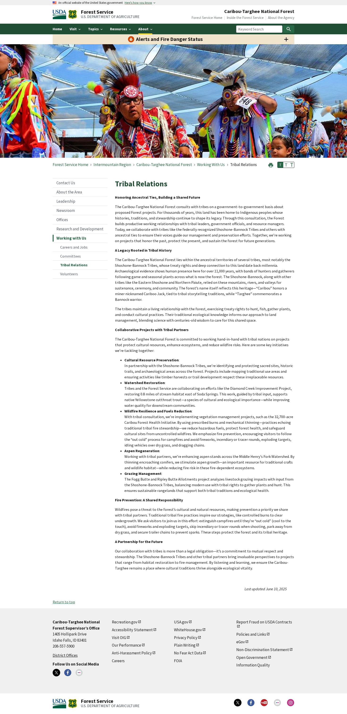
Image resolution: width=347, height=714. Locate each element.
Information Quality (253, 665)
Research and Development (79, 229)
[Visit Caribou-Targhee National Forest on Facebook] (68, 672)
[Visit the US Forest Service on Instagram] (290, 702)
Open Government (251, 657)
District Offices (65, 655)
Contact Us (65, 182)
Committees (70, 256)
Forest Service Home (206, 17)
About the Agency (281, 17)
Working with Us (71, 238)
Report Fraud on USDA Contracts (264, 622)
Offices (62, 219)
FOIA (178, 660)
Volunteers (69, 274)
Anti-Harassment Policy (132, 653)
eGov (240, 641)
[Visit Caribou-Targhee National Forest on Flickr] (79, 672)
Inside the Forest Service (245, 17)
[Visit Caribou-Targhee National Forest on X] (56, 672)
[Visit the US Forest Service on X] (237, 702)
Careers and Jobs (74, 247)
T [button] (280, 164)
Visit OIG (119, 637)
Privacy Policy (185, 637)
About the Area (69, 192)
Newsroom (65, 210)
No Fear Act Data (188, 653)
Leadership (65, 201)
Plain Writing (184, 645)
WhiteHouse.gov (188, 629)
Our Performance (126, 645)
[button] (271, 164)
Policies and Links (251, 634)
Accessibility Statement (132, 629)
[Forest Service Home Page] (72, 14)
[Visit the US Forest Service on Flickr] (277, 702)
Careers (118, 660)
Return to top (64, 602)
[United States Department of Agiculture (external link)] (60, 14)
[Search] (288, 29)
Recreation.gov (124, 622)
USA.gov (181, 622)
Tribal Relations (74, 265)
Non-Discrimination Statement (262, 649)
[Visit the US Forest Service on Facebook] (251, 702)
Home (57, 29)
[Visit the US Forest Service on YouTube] (264, 702)
